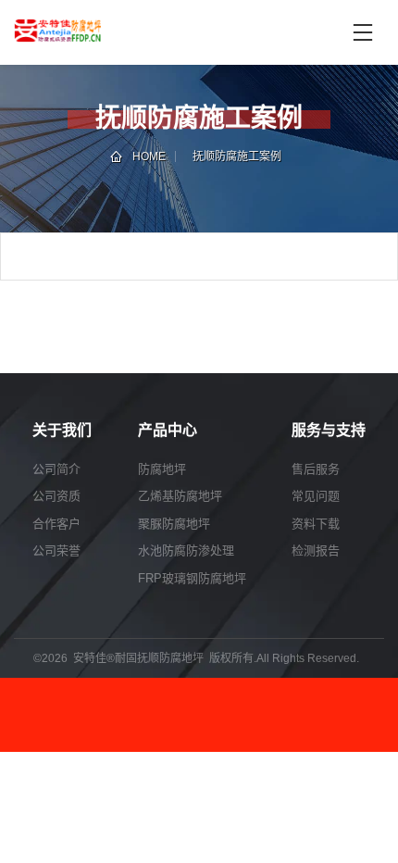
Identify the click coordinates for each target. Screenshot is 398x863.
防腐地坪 (162, 469)
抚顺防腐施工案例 (237, 156)
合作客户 (56, 524)
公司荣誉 (56, 550)
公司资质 (56, 496)
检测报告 (316, 550)
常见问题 (316, 496)
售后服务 (316, 469)
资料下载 (316, 524)
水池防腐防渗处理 (186, 550)
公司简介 (56, 469)
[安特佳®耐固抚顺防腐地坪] (110, 32)
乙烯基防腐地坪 (180, 496)
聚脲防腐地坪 (174, 524)
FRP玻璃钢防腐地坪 (192, 578)
